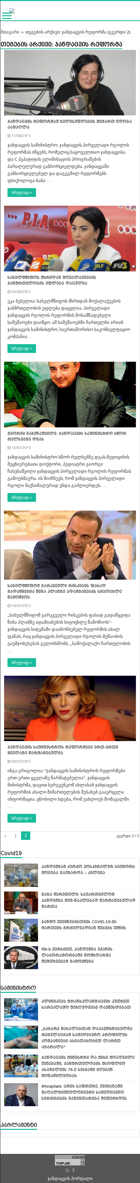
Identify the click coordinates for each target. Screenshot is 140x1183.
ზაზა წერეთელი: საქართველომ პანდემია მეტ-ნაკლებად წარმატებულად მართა (88, 900)
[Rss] (67, 1170)
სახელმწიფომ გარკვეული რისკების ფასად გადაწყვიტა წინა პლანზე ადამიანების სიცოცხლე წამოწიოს (64, 591)
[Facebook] (73, 1170)
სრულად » (22, 192)
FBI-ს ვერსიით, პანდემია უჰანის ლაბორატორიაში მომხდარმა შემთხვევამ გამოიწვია (76, 955)
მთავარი (10, 32)
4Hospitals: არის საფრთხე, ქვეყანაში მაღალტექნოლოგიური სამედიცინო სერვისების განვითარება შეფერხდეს (84, 1092)
